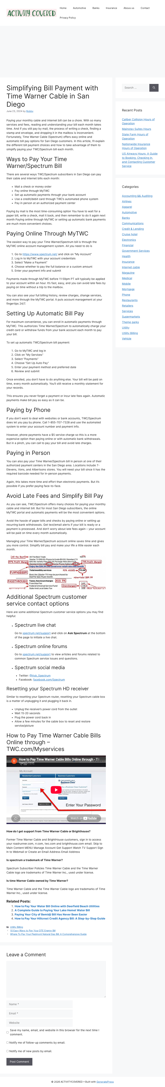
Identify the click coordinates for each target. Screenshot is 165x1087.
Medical (127, 278)
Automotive (79, 8)
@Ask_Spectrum (40, 675)
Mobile (126, 283)
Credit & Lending (133, 228)
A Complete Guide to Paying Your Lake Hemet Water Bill (52, 910)
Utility (125, 327)
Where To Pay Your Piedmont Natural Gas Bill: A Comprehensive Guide (48, 934)
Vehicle (126, 338)
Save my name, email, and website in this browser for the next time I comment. (54, 1032)
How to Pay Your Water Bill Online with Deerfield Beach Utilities (57, 906)
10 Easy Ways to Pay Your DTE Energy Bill (32, 930)
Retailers (127, 305)
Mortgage (128, 289)
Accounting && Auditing (137, 196)
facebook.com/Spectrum (49, 679)
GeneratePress (105, 1081)
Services (127, 311)
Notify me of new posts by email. (30, 1051)
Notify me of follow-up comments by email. (37, 1042)
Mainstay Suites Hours (136, 129)
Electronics (129, 239)
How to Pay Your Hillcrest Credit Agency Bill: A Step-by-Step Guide (60, 918)
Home (63, 8)
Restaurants (130, 300)
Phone (126, 294)
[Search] (154, 88)
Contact (145, 8)
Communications (133, 223)
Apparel (127, 207)
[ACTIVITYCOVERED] (31, 12)
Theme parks (130, 322)
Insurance (111, 8)
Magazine (128, 272)
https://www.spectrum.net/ (40, 254)
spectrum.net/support (37, 633)
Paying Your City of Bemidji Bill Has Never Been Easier (51, 914)
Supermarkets (131, 316)
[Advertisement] (82, 50)
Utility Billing (16, 927)
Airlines (126, 201)
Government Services (136, 250)
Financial (127, 245)
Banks (95, 8)
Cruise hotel (129, 234)
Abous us (129, 8)
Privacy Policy (68, 17)
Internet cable (131, 267)
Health (126, 256)
